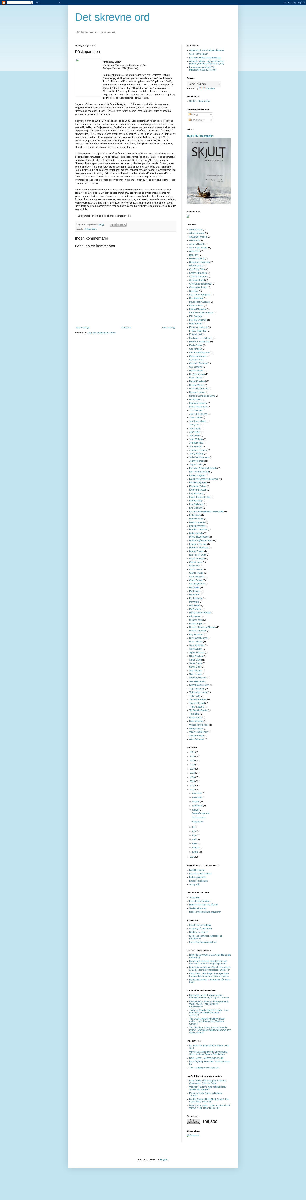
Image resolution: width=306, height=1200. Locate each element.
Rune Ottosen (196, 642)
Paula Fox (194, 594)
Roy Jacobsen (196, 634)
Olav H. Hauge (196, 573)
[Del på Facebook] (121, 225)
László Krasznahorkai (199, 497)
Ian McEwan (195, 399)
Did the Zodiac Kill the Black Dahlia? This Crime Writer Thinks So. (209, 1100)
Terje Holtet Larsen (198, 692)
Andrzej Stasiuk (196, 244)
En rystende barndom (199, 901)
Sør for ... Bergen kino (199, 101)
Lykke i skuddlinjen (198, 881)
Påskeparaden (199, 817)
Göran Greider (196, 370)
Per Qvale (194, 602)
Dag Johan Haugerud (199, 294)
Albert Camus (195, 229)
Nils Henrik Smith (197, 555)
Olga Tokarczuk (196, 576)
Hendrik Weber (196, 385)
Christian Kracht (197, 280)
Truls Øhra (194, 714)
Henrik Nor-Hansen (198, 388)
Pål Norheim (195, 609)
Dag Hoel (194, 291)
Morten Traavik (196, 551)
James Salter (195, 417)
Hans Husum (195, 378)
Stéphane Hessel (197, 677)
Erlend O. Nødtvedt (198, 327)
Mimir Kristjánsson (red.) (201, 540)
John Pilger (194, 432)
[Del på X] (118, 225)
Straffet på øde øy (197, 908)
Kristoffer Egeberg (198, 482)
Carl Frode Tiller (197, 269)
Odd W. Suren (196, 562)
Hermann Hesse (197, 392)
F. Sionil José (195, 334)
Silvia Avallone (196, 656)
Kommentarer (197, 120)
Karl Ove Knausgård (199, 471)
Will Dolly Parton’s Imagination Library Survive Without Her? (207, 1088)
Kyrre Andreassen (197, 490)
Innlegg (195, 114)
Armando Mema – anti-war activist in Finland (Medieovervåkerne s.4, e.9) (206, 62)
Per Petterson (195, 598)
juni (194, 831)
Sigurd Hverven (196, 652)
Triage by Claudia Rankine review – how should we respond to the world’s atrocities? (208, 1013)
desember (197, 793)
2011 (192, 857)
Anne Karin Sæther (198, 247)
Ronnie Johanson (197, 631)
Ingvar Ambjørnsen (198, 406)
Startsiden (126, 327)
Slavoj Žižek (195, 667)
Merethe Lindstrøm (198, 529)
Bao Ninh (193, 255)
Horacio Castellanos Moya (202, 396)
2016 (192, 773)
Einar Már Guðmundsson (201, 312)
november (197, 797)
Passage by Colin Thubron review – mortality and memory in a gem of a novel (209, 996)
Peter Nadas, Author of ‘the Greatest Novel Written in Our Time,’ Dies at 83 (209, 1106)
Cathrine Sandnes (198, 276)
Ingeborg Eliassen (198, 403)
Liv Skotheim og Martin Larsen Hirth (206, 511)
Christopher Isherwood (200, 284)
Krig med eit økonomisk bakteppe (205, 57)
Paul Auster (194, 591)
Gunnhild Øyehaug (198, 363)
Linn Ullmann (195, 508)
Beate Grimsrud (196, 258)
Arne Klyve (194, 251)
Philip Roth (194, 605)
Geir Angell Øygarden (199, 352)
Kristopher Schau (197, 486)
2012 (192, 789)
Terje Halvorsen (197, 688)
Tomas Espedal (196, 707)
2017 (192, 769)
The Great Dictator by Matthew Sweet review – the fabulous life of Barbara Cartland (207, 1021)
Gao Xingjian (195, 349)
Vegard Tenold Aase (199, 725)
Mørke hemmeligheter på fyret (203, 904)
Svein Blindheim (197, 681)
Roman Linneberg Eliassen (202, 627)
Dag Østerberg (196, 298)
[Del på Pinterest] (125, 225)
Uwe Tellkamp (196, 721)
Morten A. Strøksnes (198, 547)
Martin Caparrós (197, 522)
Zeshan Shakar (196, 735)
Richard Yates (91, 229)
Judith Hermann (197, 461)
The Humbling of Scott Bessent (204, 1068)
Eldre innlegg (168, 327)
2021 (192, 752)
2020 (192, 756)
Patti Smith (194, 587)
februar (196, 847)
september (197, 805)
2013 (192, 785)
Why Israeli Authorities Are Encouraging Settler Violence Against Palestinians (208, 1053)
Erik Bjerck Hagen (198, 320)
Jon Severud (195, 446)
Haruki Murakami (197, 381)
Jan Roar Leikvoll (197, 421)
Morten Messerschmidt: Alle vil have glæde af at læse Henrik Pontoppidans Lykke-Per (209, 968)
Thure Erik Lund (197, 703)
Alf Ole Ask (194, 240)
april (194, 839)
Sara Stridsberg (196, 645)
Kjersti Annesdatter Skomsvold (204, 479)
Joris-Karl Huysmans (199, 457)
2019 (192, 760)
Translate (210, 88)
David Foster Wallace (199, 302)
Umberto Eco (195, 717)
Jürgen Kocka (196, 464)
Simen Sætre (195, 663)
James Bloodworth (198, 414)
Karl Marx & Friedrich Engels (203, 468)
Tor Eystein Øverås (198, 710)
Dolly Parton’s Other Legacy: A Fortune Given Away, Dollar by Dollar (207, 1081)
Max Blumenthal (197, 526)
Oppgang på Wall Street (200, 928)
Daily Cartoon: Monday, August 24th (206, 1058)
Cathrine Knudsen (198, 273)
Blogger (163, 1159)
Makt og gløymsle (197, 877)
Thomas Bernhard (198, 699)
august (195, 810)
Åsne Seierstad (196, 739)
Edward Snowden (197, 309)
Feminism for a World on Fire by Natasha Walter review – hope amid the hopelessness (208, 1004)
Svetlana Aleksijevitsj (199, 685)
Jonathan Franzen (198, 450)
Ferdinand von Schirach (200, 338)
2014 (192, 781)
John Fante (194, 428)
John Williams (196, 439)
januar (195, 852)
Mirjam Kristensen (198, 544)
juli (194, 827)
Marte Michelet (196, 518)
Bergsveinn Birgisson (199, 262)
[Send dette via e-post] (111, 225)
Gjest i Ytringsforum (198, 54)
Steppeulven (198, 821)
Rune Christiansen (198, 638)
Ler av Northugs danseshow (202, 942)
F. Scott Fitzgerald (197, 331)
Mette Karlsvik (196, 533)
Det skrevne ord (112, 17)
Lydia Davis (195, 515)
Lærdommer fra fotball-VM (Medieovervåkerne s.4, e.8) (202, 68)
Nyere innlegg (83, 327)
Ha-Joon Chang (197, 374)
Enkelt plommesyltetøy (200, 925)
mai (194, 835)
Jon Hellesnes (196, 443)
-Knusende (194, 897)
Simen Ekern (195, 660)
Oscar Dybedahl (197, 584)
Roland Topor (195, 623)
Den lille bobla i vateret (200, 873)
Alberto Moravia (197, 233)
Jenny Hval (194, 425)
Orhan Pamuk (196, 580)
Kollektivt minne (197, 870)
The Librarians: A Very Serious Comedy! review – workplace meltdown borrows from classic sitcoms (210, 1030)
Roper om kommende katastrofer (205, 912)
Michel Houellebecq (199, 537)
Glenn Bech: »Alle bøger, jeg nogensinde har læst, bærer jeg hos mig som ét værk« (209, 974)
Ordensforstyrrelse (201, 813)
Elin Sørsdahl (195, 316)
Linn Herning (195, 500)
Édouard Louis (196, 305)
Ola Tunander (196, 569)
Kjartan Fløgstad (197, 475)
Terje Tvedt (194, 696)
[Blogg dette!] (115, 225)
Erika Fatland (195, 323)
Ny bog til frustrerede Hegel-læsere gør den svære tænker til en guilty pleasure (208, 962)
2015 (192, 777)
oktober (196, 801)
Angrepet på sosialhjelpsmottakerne (206, 50)
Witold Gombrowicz (198, 732)
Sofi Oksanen (195, 670)
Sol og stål (194, 884)
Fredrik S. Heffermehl (199, 341)
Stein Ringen (195, 674)
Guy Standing (195, 367)
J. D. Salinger (195, 410)
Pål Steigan (194, 616)
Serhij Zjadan (195, 649)
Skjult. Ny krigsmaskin (200, 135)
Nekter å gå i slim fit (198, 932)
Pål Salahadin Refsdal (200, 612)
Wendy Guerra (196, 728)
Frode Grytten (195, 345)
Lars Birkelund (196, 493)
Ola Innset (194, 565)
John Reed (194, 435)
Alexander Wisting (198, 237)
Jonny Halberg (196, 453)
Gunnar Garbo (196, 359)
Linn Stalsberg (196, 504)
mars (195, 843)
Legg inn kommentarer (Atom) (101, 333)
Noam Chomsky (197, 558)
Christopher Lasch (198, 287)
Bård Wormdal (196, 265)
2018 (192, 765)
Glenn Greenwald (197, 356)
